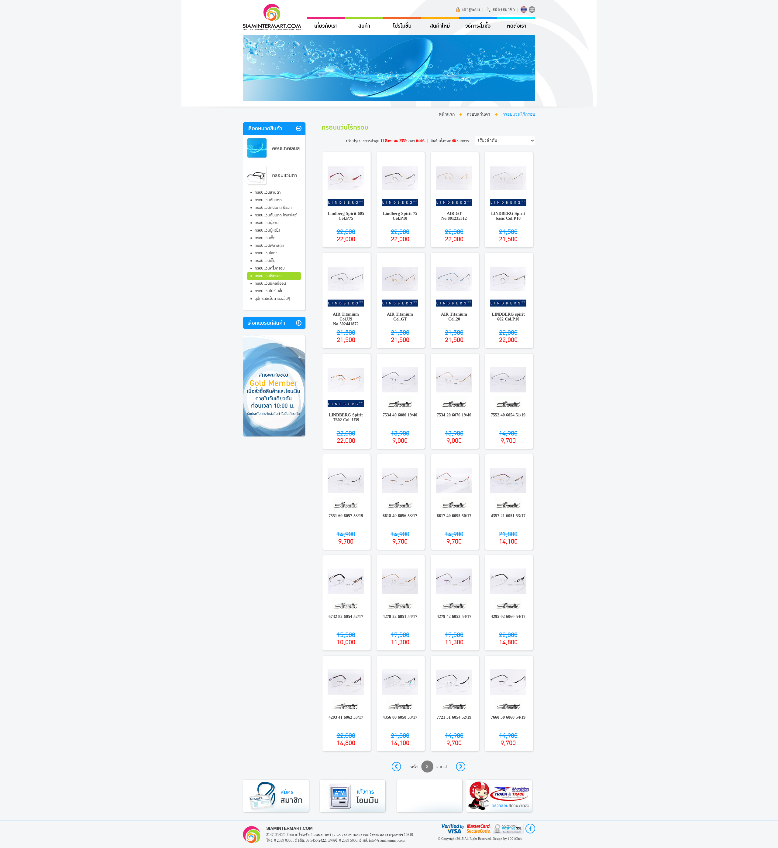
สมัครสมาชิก (503, 9)
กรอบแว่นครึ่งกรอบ (270, 268)
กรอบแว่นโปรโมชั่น (269, 291)
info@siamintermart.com (386, 840)
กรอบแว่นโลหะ (266, 253)
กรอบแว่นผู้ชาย (267, 223)
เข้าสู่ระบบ (471, 9)
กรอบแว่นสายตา (268, 192)
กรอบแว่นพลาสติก (269, 246)
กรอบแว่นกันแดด (268, 200)
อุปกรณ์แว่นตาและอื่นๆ (272, 299)
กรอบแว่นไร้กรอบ (268, 276)
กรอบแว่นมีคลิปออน (270, 283)
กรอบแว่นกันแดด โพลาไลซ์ (276, 215)
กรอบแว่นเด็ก (265, 238)
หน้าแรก (447, 114)
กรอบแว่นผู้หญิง (267, 230)
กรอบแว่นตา (478, 114)
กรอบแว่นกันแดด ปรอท (273, 208)
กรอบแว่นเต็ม (265, 261)
